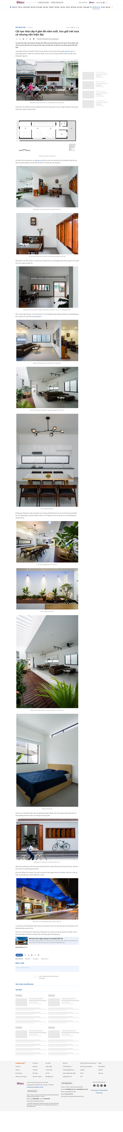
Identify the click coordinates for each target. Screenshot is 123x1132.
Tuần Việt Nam (83, 2)
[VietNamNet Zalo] (105, 1086)
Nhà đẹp (30, 27)
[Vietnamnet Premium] (20, 1064)
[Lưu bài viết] (30, 39)
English (82, 1070)
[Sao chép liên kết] (27, 39)
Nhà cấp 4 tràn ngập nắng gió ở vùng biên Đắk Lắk (46, 938)
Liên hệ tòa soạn (32, 1091)
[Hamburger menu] (112, 7)
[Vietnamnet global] (92, 3)
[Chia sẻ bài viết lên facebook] (16, 39)
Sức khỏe (79, 7)
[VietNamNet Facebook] (94, 1086)
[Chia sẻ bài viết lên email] (23, 39)
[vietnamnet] (20, 4)
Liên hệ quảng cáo (67, 1083)
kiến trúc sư (38, 160)
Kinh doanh (26, 7)
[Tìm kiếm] (107, 2)
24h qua (100, 1073)
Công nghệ (86, 7)
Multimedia (101, 1066)
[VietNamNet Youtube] (98, 1086)
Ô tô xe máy (49, 1070)
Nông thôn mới (67, 1076)
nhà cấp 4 (67, 51)
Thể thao (56, 7)
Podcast (100, 1070)
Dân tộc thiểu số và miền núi (88, 1063)
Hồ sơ (82, 1073)
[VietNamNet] (10, 7)
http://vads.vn (69, 1094)
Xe (91, 7)
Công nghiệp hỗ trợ (68, 1070)
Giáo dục (45, 7)
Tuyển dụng (99, 1093)
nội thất (37, 316)
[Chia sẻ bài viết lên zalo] (20, 39)
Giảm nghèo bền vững (69, 1073)
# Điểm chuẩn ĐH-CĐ (57, 2)
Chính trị (14, 7)
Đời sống (73, 7)
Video (99, 1063)
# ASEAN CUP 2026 (43, 2)
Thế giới (51, 7)
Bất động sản (96, 7)
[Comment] (33, 39)
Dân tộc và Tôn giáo (36, 7)
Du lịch (103, 7)
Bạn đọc (108, 7)
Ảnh (81, 1076)
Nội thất (27, 959)
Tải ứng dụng (94, 1090)
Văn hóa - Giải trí (65, 7)
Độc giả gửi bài (103, 1090)
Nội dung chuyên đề (86, 1066)
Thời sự (20, 7)
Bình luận (19, 955)
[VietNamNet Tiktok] (101, 1086)
